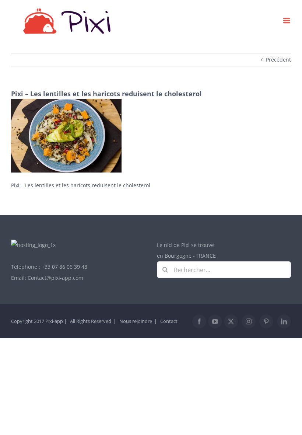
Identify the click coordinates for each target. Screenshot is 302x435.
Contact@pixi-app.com (55, 277)
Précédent (278, 59)
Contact (169, 321)
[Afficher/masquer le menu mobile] (287, 20)
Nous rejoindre (135, 321)
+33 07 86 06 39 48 (64, 266)
